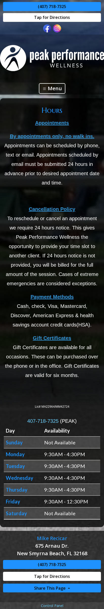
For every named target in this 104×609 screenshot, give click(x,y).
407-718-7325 (43, 421)
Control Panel (52, 605)
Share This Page (50, 588)
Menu (54, 88)
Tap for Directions (52, 17)
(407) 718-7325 (52, 6)
